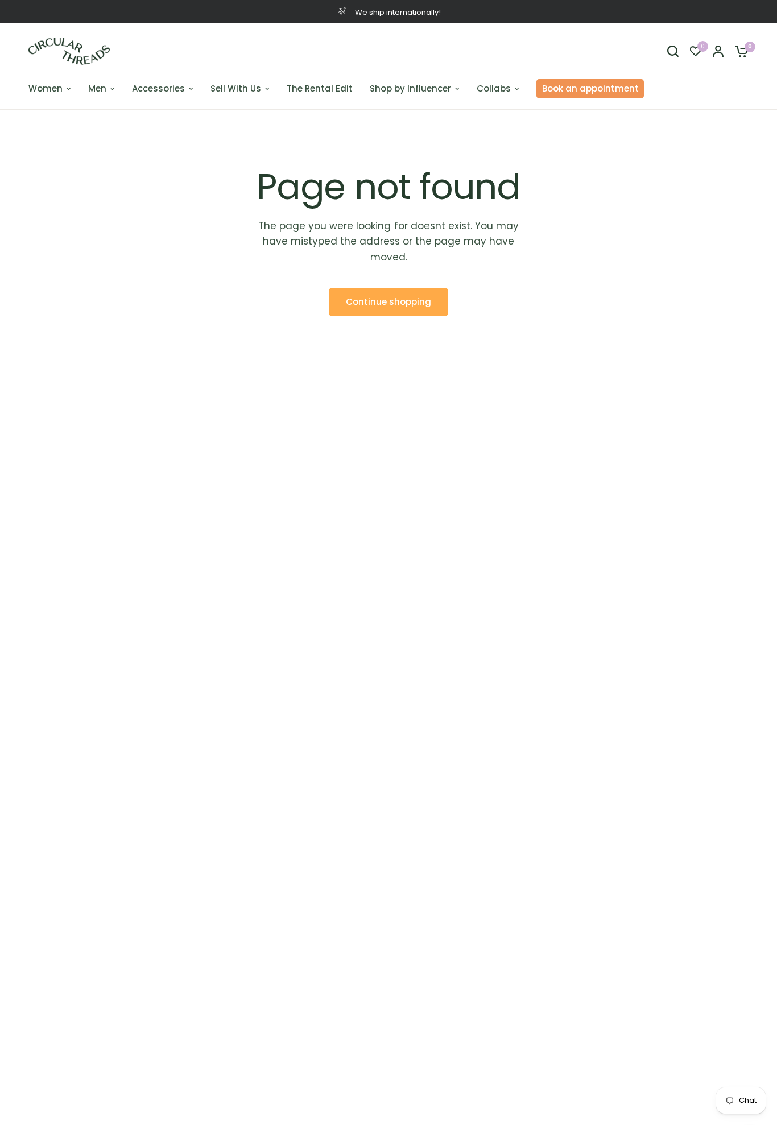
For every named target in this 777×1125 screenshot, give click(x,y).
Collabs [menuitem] (494, 88)
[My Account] (718, 51)
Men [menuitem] (97, 88)
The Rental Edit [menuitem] (320, 88)
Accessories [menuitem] (158, 88)
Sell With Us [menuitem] (235, 88)
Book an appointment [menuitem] (590, 88)
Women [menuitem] (45, 88)
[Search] (673, 51)
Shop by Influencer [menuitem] (410, 88)
